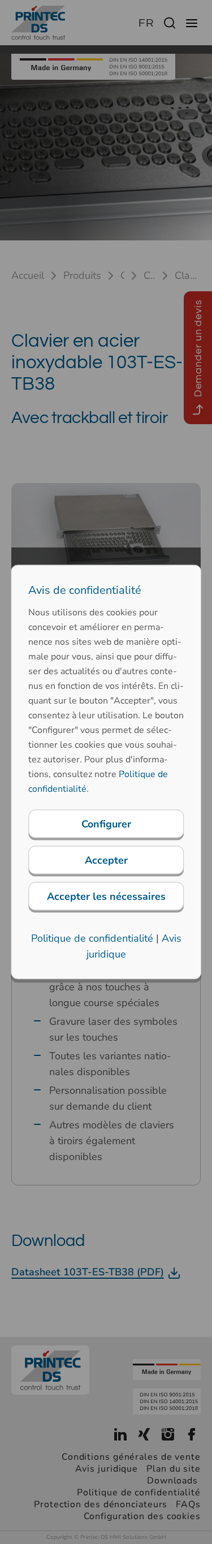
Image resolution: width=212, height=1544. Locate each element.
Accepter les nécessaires (106, 896)
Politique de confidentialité (92, 938)
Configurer (106, 824)
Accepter (106, 860)
